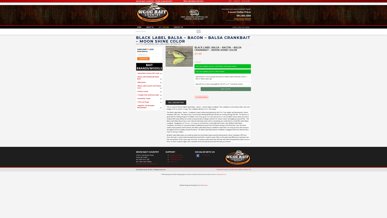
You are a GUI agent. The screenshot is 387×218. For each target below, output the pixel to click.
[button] (202, 97)
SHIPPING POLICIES (222, 169)
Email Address (142, 51)
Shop (142, 44)
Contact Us (173, 162)
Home (138, 44)
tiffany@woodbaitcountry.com (146, 164)
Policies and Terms (176, 157)
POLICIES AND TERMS (235, 169)
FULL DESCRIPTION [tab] (176, 102)
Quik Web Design (203, 185)
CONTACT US (247, 169)
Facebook (206, 155)
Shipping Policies (221, 174)
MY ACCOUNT (246, 1)
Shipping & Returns (176, 155)
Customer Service (176, 159)
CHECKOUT (237, 1)
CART (229, 1)
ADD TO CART (226, 89)
